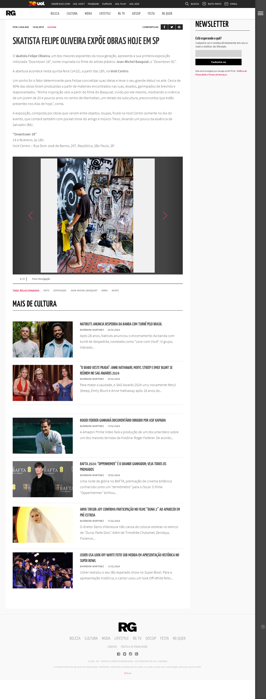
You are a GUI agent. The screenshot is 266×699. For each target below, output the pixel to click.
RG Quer (167, 13)
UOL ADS (134, 4)
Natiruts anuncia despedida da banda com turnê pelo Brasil (121, 324)
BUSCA (195, 4)
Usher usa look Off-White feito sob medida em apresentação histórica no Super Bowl (129, 558)
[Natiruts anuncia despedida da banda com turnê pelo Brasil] (43, 356)
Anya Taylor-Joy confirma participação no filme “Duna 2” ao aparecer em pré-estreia (130, 512)
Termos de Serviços (217, 74)
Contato (112, 647)
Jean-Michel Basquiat (83, 290)
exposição (59, 290)
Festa (151, 13)
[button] (174, 215)
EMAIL (233, 4)
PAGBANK (93, 4)
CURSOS (107, 4)
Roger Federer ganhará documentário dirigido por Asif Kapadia (123, 420)
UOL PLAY (120, 4)
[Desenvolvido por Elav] (127, 674)
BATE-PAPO (214, 4)
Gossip (136, 13)
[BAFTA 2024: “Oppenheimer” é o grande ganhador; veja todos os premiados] (43, 496)
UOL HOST (79, 4)
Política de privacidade (134, 647)
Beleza (55, 13)
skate (115, 290)
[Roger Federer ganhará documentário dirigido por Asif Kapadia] (43, 453)
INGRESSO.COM (60, 4)
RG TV (121, 13)
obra (104, 290)
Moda (88, 13)
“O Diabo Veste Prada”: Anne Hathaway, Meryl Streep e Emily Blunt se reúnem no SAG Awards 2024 (126, 370)
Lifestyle (105, 13)
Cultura (72, 13)
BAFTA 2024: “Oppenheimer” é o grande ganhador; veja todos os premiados (123, 467)
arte (46, 290)
